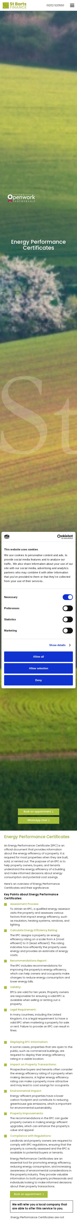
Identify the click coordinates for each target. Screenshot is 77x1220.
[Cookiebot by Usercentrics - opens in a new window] (57, 537)
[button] (72, 5)
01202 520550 (55, 5)
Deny (38, 680)
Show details (57, 645)
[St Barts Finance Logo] (14, 5)
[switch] (68, 608)
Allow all (38, 656)
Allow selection (38, 668)
